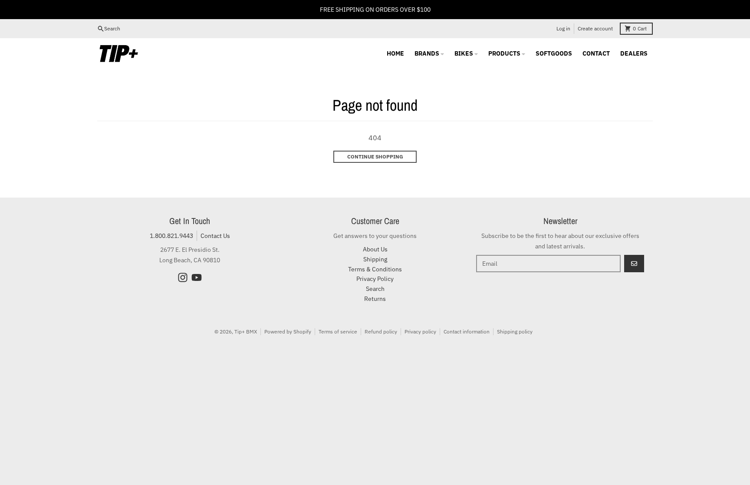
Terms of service (338, 331)
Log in (563, 28)
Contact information (467, 331)
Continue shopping (375, 156)
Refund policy (381, 331)
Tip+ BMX (245, 331)
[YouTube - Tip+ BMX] (196, 277)
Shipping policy (515, 331)
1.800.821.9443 (171, 236)
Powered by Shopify (287, 331)
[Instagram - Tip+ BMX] (183, 277)
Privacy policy (420, 331)
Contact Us (215, 236)
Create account (595, 28)
